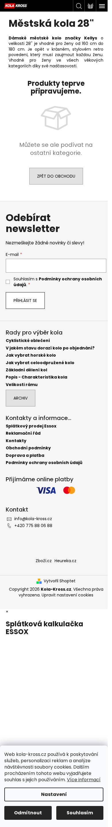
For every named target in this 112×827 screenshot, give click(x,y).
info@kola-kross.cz (33, 519)
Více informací (84, 779)
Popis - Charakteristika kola (36, 377)
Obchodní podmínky (28, 448)
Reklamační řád (23, 433)
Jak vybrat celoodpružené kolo (40, 363)
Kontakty (16, 441)
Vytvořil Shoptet (60, 581)
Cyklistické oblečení (28, 341)
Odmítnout (28, 812)
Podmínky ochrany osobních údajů (44, 463)
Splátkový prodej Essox (31, 426)
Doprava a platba (25, 455)
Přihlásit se (25, 300)
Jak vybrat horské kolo (31, 355)
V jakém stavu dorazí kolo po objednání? (50, 348)
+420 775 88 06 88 (33, 525)
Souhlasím (80, 812)
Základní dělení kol (26, 370)
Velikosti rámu (22, 385)
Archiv (20, 398)
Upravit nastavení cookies (67, 595)
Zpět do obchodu (56, 176)
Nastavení (54, 794)
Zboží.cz (44, 561)
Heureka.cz (65, 561)
